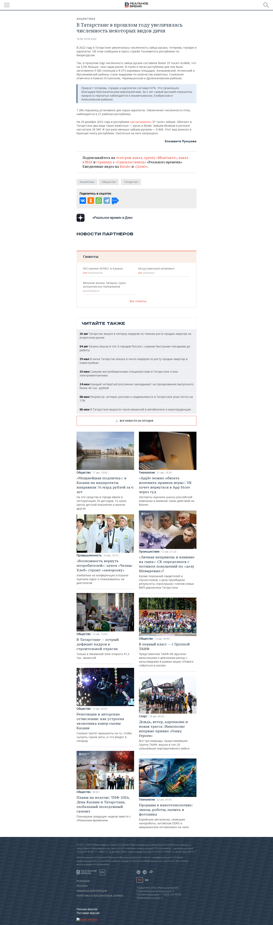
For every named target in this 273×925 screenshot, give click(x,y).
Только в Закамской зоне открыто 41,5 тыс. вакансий (103, 648)
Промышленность (89, 555)
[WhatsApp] (99, 200)
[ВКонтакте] (83, 200)
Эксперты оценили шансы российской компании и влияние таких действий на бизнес (166, 491)
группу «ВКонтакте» (160, 158)
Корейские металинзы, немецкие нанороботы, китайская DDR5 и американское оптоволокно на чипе (166, 816)
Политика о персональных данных (100, 895)
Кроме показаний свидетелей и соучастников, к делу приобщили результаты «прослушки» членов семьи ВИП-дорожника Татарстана (166, 572)
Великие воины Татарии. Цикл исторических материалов (104, 286)
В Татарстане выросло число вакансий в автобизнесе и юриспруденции (135, 409)
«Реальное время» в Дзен (113, 217)
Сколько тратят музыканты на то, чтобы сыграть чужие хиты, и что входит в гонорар (104, 727)
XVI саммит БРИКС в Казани (103, 270)
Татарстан (131, 182)
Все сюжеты (138, 301)
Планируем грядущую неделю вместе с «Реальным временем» (104, 808)
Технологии (147, 472)
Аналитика (86, 19)
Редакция (83, 881)
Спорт (143, 716)
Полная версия (87, 909)
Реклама (82, 886)
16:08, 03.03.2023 (86, 39)
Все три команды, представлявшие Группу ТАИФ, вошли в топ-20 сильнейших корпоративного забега (164, 734)
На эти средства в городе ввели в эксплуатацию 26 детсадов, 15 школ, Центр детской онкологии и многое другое (105, 493)
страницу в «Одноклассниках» (121, 162)
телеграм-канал (129, 158)
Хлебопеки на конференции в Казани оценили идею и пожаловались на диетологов (105, 572)
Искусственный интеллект (156, 270)
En (146, 880)
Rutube (125, 166)
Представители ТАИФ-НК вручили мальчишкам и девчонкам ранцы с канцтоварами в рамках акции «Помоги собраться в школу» (166, 654)
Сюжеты (90, 256)
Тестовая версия (88, 913)
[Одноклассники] (91, 200)
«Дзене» (141, 166)
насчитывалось (141, 122)
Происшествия (149, 551)
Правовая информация (92, 891)
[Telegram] (107, 200)
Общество (109, 182)
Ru (139, 879)
